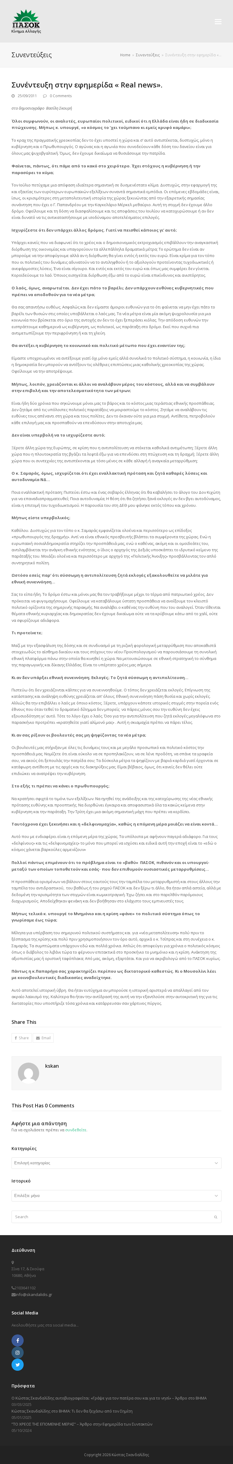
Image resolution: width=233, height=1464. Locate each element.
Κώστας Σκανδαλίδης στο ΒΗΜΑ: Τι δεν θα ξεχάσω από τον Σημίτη (72, 1411)
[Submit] (215, 1217)
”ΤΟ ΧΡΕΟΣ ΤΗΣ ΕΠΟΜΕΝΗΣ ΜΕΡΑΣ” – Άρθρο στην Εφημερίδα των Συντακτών (82, 1424)
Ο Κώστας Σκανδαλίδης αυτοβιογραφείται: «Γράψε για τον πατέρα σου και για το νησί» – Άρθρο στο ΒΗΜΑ (109, 1398)
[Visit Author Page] (28, 1073)
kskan (52, 1066)
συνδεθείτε (75, 1130)
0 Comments (61, 95)
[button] (218, 21)
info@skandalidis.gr (33, 1294)
